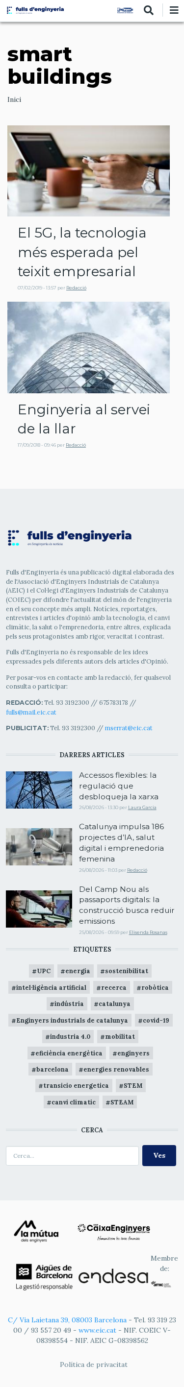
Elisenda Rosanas (148, 932)
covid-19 (156, 1020)
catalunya (115, 1003)
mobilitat (120, 1036)
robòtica (155, 987)
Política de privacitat (94, 1364)
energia (77, 971)
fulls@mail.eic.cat (32, 712)
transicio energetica (76, 1085)
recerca (114, 987)
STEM (133, 1085)
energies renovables (116, 1069)
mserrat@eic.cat (129, 728)
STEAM (121, 1102)
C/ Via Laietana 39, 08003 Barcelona (67, 1319)
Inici (14, 99)
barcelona (52, 1069)
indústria (69, 1003)
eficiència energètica (69, 1053)
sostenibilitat (126, 971)
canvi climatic (74, 1102)
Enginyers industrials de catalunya (72, 1020)
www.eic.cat (97, 1330)
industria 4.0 (70, 1036)
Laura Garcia (142, 807)
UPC (44, 971)
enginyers (133, 1053)
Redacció (76, 287)
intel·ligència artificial (51, 987)
